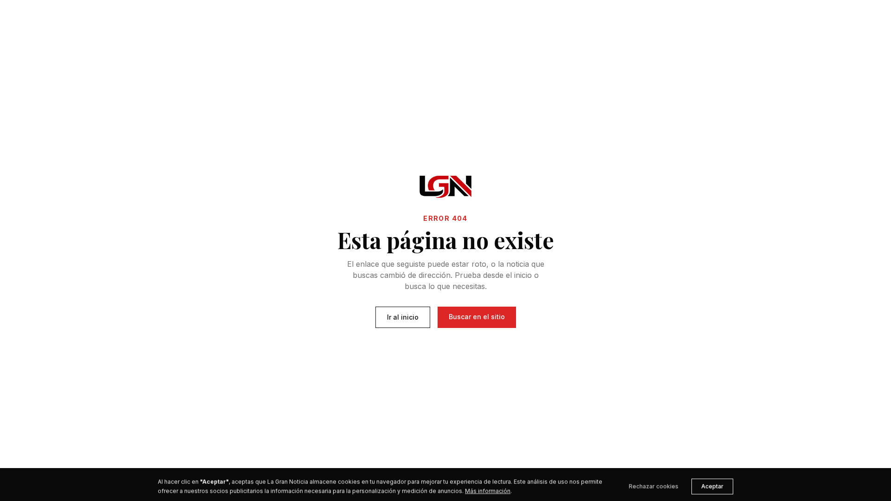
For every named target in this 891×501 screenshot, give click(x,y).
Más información (487, 487)
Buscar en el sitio (477, 317)
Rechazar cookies (653, 482)
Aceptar (712, 482)
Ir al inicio (403, 317)
